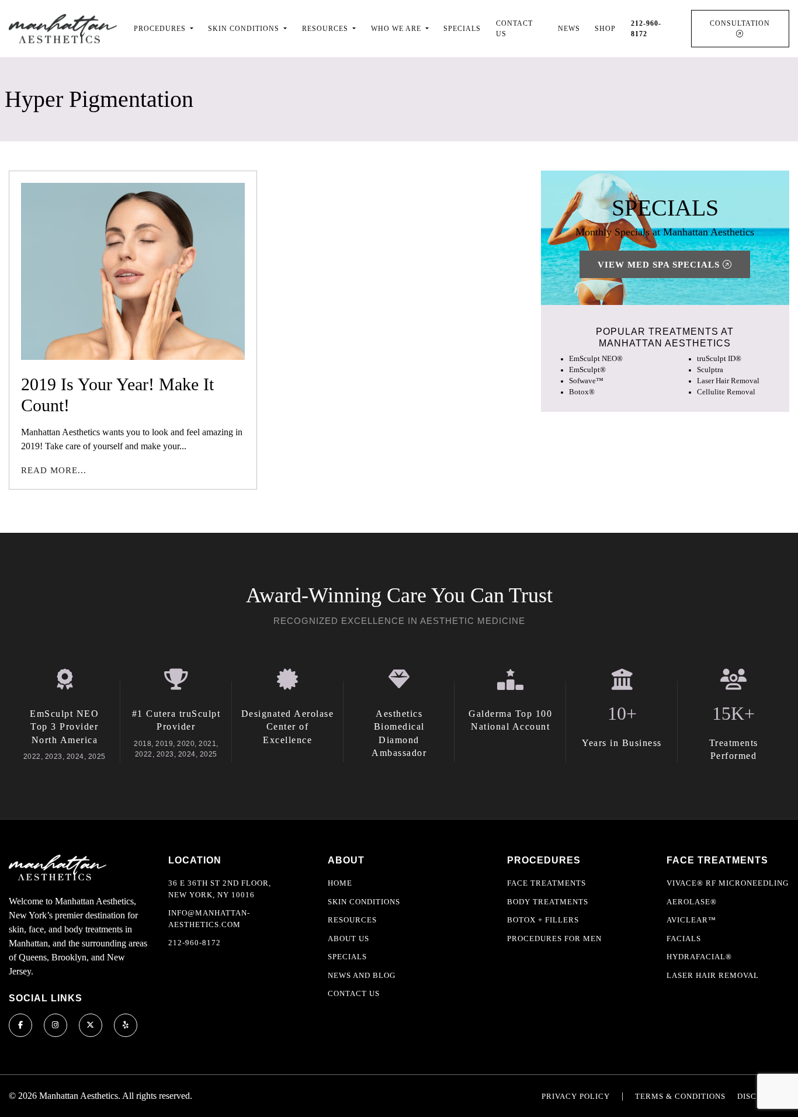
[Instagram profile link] (55, 1025)
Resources (352, 919)
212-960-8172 (194, 942)
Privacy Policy (576, 1096)
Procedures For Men (554, 938)
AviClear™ (691, 919)
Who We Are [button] (397, 29)
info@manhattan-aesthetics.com (209, 918)
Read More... (53, 470)
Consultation (740, 23)
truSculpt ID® (719, 358)
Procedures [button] (161, 29)
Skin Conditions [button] (245, 29)
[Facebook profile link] (20, 1025)
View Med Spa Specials (660, 264)
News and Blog (361, 975)
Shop (605, 29)
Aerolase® (692, 901)
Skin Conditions (364, 901)
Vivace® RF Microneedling (728, 883)
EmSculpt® (587, 370)
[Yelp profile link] (125, 1025)
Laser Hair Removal (728, 381)
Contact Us (514, 28)
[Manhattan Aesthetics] (63, 28)
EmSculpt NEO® (596, 358)
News (569, 29)
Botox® (582, 392)
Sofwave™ (586, 381)
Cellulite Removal (726, 392)
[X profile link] (90, 1025)
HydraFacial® (699, 956)
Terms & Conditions (680, 1096)
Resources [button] (326, 29)
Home (340, 883)
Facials (684, 938)
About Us (348, 938)
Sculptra (710, 370)
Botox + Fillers (543, 919)
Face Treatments (546, 883)
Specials (462, 29)
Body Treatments (547, 901)
